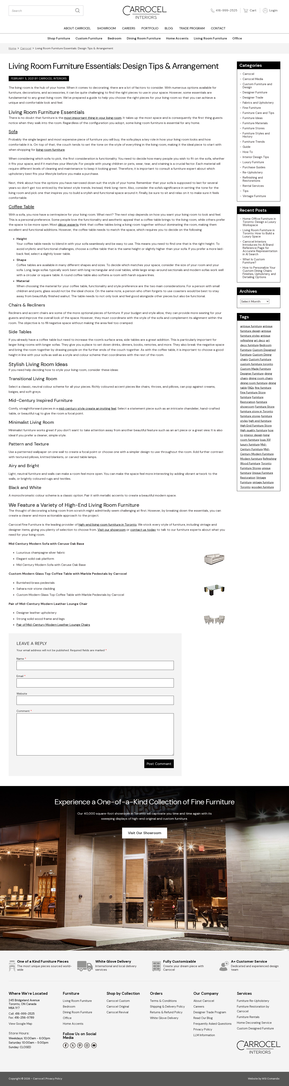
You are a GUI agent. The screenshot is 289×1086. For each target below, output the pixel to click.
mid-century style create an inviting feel (87, 408)
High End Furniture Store (256, 425)
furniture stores (250, 416)
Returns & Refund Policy (166, 1012)
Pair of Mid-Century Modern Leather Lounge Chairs (53, 625)
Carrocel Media (253, 79)
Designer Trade (253, 98)
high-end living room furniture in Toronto (107, 525)
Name (21, 658)
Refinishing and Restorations (253, 179)
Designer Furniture (255, 92)
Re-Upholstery (253, 172)
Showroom (106, 28)
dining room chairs (261, 378)
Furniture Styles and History (256, 135)
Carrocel (25, 48)
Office (237, 38)
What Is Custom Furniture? (254, 261)
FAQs (251, 387)
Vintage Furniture (254, 196)
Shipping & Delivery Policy (167, 1007)
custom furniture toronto (256, 364)
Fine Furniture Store (253, 392)
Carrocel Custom (118, 1001)
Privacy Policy (202, 1029)
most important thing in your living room (92, 118)
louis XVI (265, 439)
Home (12, 48)
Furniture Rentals (248, 1017)
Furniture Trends (254, 142)
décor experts (68, 225)
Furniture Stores (254, 128)
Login (273, 10)
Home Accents (177, 38)
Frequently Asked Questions (212, 1024)
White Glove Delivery (164, 1018)
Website (22, 693)
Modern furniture (251, 458)
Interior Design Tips (256, 157)
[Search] (78, 11)
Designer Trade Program (209, 1012)
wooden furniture (262, 487)
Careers (128, 28)
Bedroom (114, 38)
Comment (24, 711)
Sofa (13, 131)
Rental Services (253, 186)
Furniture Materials (255, 123)
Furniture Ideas (253, 118)
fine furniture (263, 387)
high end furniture (260, 421)
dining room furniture (254, 383)
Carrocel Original (118, 1007)
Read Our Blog (203, 1018)
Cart (252, 10)
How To (248, 152)
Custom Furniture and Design (257, 85)
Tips (246, 191)
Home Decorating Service (254, 1023)
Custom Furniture (88, 38)
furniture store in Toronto (256, 411)
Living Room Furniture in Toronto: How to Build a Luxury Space (259, 233)
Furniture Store (264, 406)
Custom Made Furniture (255, 369)
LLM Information (204, 1035)
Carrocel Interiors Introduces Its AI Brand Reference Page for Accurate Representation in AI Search (260, 248)
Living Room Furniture (210, 38)
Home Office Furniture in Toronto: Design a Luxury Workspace (259, 222)
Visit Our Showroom (144, 833)
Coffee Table (21, 207)
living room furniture (50, 150)
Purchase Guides (254, 167)
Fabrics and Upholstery (258, 103)
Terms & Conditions (163, 1001)
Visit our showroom (112, 530)
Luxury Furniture (253, 162)
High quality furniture (253, 430)
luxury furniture (250, 444)
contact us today (143, 530)
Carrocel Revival (117, 1012)
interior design (253, 435)
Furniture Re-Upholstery (253, 1001)
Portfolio (150, 28)
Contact (218, 28)
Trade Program (192, 28)
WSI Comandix (270, 1078)
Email (21, 676)
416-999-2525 (226, 10)
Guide (246, 147)
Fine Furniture (252, 108)
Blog (169, 28)
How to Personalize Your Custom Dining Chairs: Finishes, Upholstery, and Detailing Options (259, 272)
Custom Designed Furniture (255, 1028)
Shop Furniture (58, 38)
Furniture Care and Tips (258, 113)
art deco (259, 340)
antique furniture (251, 326)
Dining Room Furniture (144, 38)
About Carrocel (77, 28)
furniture (245, 397)
